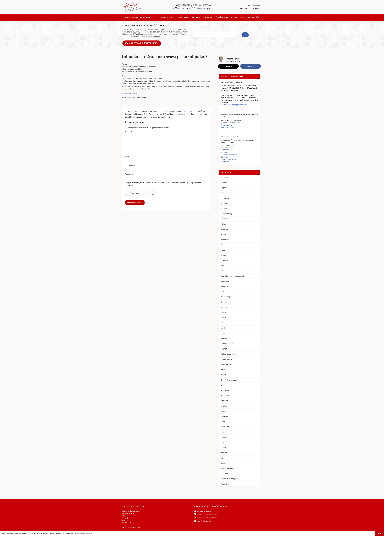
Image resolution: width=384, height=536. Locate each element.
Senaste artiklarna (141, 17)
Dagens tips (224, 234)
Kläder (222, 333)
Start (127, 17)
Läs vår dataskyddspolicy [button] (83, 533)
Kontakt (234, 17)
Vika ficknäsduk (226, 162)
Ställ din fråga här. (189, 111)
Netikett (223, 375)
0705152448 (126, 523)
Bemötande (224, 203)
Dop (222, 245)
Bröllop (223, 224)
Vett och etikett (226, 125)
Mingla (223, 370)
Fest (222, 266)
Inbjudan (223, 312)
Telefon (223, 463)
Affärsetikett (225, 177)
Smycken (223, 437)
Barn (222, 193)
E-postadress (130, 165)
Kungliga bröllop (226, 344)
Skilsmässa (224, 427)
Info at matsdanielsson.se (131, 527)
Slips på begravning (227, 145)
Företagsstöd (252, 17)
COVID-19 (224, 229)
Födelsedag (224, 281)
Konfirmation (225, 338)
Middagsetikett (226, 364)
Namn (127, 156)
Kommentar (129, 132)
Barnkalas (224, 152)
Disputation (224, 240)
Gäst (222, 292)
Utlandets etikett (226, 468)
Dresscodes (224, 250)
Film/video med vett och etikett (232, 276)
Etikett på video (183, 17)
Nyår (222, 385)
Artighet (223, 188)
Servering (224, 416)
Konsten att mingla (227, 127)
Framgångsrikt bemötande (230, 123)
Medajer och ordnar (227, 354)
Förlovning (224, 286)
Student (223, 448)
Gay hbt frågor (225, 297)
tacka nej (223, 453)
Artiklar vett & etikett (249, 8)
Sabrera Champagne (228, 159)
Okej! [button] (379, 533)
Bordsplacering (226, 214)
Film (222, 271)
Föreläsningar (253, 5)
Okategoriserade (226, 396)
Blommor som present (228, 155)
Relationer (224, 406)
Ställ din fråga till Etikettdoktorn (141, 43)
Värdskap (224, 474)
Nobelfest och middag (228, 380)
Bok (242, 17)
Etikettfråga (224, 260)
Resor (222, 411)
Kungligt (223, 349)
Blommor (223, 208)
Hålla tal (223, 147)
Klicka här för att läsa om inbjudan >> (130, 93)
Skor (222, 432)
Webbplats (129, 174)
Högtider (223, 307)
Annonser (224, 182)
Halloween (224, 302)
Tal (221, 458)
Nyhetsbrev (224, 390)
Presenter (224, 401)
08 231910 (126, 518)
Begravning (224, 198)
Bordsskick (224, 150)
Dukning (223, 255)
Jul (221, 323)
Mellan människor (227, 359)
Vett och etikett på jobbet (229, 479)
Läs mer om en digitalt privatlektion (233, 105)
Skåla (222, 422)
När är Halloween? (227, 157)
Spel (222, 442)
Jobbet (223, 318)
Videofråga (224, 484)
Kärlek (222, 328)
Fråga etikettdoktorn (202, 17)
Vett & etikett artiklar (163, 17)
